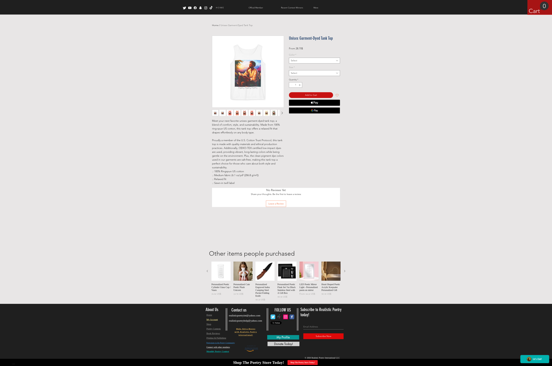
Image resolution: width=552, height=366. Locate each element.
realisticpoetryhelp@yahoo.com (245, 320)
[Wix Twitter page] (273, 316)
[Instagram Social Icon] (285, 316)
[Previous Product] (207, 271)
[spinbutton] (295, 84)
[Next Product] (344, 271)
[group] (276, 281)
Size (292, 67)
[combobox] (314, 60)
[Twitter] (184, 8)
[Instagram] (206, 8)
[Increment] (300, 84)
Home (215, 25)
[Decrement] (291, 84)
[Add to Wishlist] (337, 95)
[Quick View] (221, 271)
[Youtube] (190, 8)
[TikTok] (211, 8)
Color (292, 54)
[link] (539, 7)
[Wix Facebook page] (292, 316)
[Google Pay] (314, 110)
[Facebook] (195, 8)
